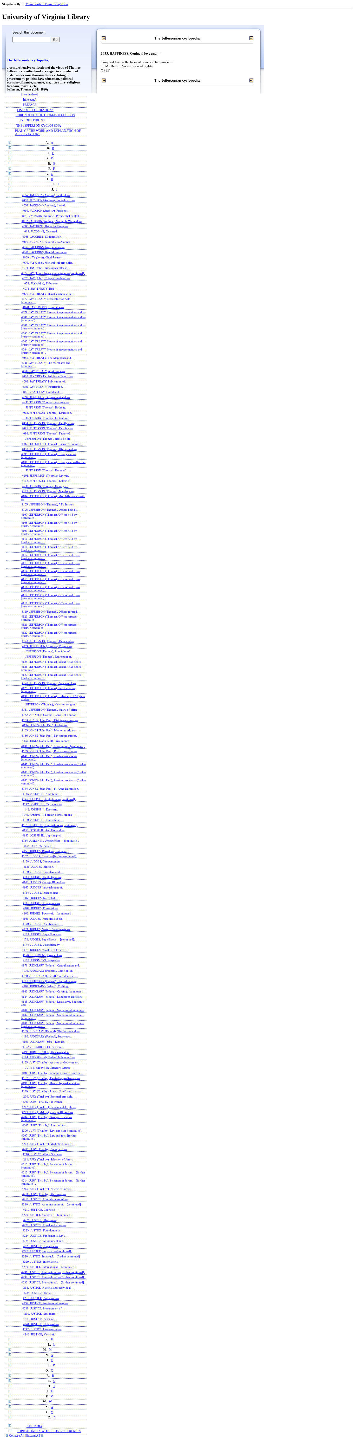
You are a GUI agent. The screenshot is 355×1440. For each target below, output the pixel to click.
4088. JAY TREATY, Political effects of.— (47, 376)
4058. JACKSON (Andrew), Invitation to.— (48, 200)
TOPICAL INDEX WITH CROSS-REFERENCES (49, 1431)
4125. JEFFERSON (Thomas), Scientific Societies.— (52, 661)
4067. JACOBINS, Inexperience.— (43, 247)
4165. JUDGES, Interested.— (40, 897)
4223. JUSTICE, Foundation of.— (43, 1230)
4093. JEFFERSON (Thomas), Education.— (48, 412)
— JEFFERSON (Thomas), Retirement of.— (48, 656)
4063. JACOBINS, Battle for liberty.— (45, 226)
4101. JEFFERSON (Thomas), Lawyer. (45, 475)
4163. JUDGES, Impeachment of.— (44, 887)
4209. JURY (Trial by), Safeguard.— (44, 1149)
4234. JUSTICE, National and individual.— (48, 1287)
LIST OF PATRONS (31, 120)
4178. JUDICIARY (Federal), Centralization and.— (52, 965)
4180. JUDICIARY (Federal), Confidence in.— (50, 975)
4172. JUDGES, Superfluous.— (42, 934)
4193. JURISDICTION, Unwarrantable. (45, 1052)
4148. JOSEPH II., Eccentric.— (42, 809)
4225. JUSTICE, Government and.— (44, 1240)
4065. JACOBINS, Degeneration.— (43, 236)
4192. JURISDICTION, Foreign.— (43, 1046)
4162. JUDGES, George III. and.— (43, 882)
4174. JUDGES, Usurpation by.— (43, 944)
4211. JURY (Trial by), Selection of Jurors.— (49, 1159)
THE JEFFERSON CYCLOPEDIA (38, 125)
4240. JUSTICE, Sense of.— (40, 1318)
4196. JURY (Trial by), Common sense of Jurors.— (52, 1072)
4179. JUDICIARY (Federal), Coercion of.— (49, 970)
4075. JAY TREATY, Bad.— (40, 288)
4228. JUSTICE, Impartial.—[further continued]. (51, 1256)
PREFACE (29, 105)
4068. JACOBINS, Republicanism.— (44, 252)
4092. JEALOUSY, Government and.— (46, 397)
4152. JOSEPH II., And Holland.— (43, 830)
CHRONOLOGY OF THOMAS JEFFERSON (45, 115)
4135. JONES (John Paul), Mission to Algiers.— (50, 730)
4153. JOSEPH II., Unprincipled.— (43, 835)
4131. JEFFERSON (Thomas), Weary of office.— (51, 709)
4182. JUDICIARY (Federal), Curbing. (45, 986)
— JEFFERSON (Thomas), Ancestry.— (45, 402)
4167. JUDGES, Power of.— (40, 908)
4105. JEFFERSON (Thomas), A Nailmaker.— (49, 504)
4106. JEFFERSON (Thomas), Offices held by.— (51, 509)
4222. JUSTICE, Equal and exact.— (44, 1225)
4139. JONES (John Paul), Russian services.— (49, 751)
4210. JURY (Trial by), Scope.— (42, 1154)
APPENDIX (34, 1426)
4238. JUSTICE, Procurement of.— (43, 1308)
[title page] (29, 99)
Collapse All (16, 1435)
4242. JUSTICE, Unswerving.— (42, 1329)
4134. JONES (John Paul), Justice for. (45, 725)
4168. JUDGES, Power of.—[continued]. (46, 913)
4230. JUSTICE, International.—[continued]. (49, 1266)
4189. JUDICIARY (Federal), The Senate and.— (51, 1031)
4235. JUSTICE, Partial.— (39, 1292)
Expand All (33, 1435)
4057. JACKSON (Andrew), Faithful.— (46, 195)
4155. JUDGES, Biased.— (39, 845)
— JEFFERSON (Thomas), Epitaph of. (45, 417)
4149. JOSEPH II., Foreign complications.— (48, 814)
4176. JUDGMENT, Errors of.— (42, 955)
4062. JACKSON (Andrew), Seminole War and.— (52, 221)
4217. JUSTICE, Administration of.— (45, 1199)
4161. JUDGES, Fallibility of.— (42, 877)
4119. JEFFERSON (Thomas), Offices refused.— (51, 611)
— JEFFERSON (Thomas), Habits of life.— (48, 438)
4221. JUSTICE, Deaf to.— (39, 1220)
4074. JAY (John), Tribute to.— (42, 283)
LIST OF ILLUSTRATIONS (35, 110)
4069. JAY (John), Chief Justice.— (43, 257)
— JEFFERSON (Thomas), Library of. (45, 486)
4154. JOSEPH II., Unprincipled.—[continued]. (50, 840)
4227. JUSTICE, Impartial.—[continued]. (47, 1251)
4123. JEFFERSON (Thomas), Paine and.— (48, 641)
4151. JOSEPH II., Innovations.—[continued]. (49, 825)
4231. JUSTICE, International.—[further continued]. (53, 1272)
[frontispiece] (29, 94)
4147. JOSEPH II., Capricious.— (42, 804)
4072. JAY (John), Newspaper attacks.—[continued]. (53, 273)
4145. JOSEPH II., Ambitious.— (42, 793)
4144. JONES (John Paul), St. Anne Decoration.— (52, 788)
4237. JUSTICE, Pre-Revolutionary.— (45, 1303)
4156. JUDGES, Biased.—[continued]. (45, 851)
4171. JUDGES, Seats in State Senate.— (46, 929)
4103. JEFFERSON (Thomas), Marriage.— (48, 491)
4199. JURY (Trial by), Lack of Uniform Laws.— (51, 1091)
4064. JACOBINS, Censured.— (42, 231)
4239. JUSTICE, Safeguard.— (41, 1313)
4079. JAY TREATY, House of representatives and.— (53, 312)
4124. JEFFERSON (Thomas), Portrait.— (47, 646)
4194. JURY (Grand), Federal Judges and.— (48, 1057)
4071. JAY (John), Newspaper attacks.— (46, 267)
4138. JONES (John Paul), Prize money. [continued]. (53, 746)
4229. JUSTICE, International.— (42, 1261)
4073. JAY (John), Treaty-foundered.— (46, 278)
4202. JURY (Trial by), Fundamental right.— (49, 1106)
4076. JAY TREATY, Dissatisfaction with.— (48, 293)
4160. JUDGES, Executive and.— (43, 871)
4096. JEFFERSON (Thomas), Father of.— (48, 433)
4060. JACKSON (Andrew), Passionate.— (47, 210)
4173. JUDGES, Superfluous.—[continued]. (48, 939)
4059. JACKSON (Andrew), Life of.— (45, 205)
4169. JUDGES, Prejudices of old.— (44, 918)
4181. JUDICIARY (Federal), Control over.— (49, 981)
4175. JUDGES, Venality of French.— (45, 949)
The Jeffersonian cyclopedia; (28, 60)
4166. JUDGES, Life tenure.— (41, 903)
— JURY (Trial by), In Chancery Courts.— (47, 1067)
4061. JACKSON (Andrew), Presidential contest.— (52, 215)
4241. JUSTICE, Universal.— (41, 1324)
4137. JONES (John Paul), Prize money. (46, 740)
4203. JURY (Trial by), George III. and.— (47, 1112)
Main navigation (56, 4)
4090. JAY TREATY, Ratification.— (44, 386)
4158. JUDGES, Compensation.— (43, 861)
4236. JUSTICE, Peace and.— (41, 1298)
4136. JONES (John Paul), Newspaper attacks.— (51, 735)
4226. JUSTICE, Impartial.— (40, 1246)
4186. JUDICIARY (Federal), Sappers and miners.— (52, 1009)
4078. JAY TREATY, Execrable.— (43, 307)
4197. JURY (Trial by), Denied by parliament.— (51, 1078)
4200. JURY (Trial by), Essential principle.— (49, 1096)
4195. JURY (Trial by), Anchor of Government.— (52, 1062)
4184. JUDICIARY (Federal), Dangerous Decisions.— (53, 996)
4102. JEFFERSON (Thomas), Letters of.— (48, 480)
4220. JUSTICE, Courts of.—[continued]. (47, 1214)
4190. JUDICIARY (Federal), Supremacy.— (48, 1036)
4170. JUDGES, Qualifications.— (43, 923)
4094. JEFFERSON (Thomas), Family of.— (48, 423)
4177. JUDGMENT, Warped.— (41, 960)
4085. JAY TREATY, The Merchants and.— (48, 357)
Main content (34, 4)
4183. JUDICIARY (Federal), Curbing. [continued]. (52, 991)
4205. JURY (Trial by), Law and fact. (44, 1125)
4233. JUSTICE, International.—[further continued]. (53, 1282)
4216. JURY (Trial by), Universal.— (44, 1194)
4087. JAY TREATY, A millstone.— (43, 371)
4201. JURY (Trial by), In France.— (44, 1101)
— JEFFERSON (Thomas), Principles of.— (48, 651)
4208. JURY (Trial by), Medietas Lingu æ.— (48, 1143)
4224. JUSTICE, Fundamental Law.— (45, 1235)
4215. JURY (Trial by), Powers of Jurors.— (48, 1188)
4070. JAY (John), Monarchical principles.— (49, 262)
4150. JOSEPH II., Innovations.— (43, 819)
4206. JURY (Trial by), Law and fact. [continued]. (52, 1130)
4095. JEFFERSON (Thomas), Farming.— (47, 428)
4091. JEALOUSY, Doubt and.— (43, 391)
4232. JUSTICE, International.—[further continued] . (53, 1277)
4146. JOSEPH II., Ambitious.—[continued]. (49, 799)
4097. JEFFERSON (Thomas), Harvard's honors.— (52, 443)
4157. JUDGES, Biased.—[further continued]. (49, 856)
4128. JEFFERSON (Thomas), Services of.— (49, 683)
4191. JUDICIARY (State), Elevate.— (45, 1041)
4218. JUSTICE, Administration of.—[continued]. (52, 1204)
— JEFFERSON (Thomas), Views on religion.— (50, 704)
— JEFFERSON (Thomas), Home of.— (45, 470)
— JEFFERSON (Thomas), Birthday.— (45, 407)
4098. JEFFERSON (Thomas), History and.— (49, 449)
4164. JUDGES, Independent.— (42, 892)
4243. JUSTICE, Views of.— (40, 1334)
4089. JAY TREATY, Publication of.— (45, 381)
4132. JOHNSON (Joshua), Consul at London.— (51, 714)
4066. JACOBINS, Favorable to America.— (48, 241)
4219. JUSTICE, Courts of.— (40, 1209)
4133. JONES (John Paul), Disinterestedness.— (50, 720)
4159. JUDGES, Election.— (40, 866)
